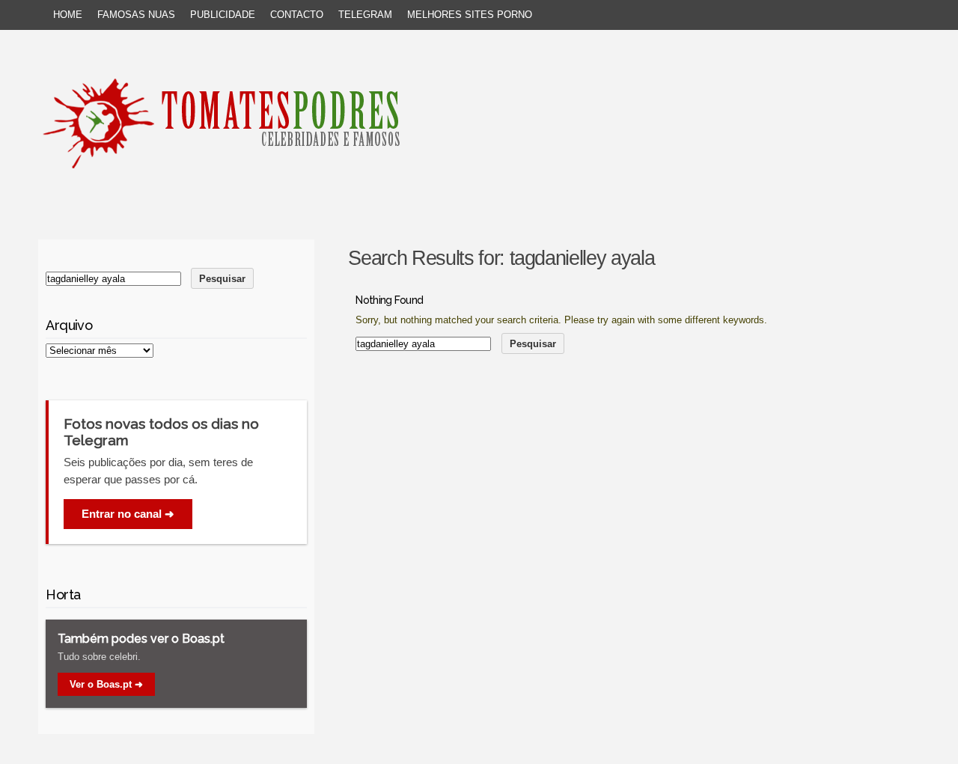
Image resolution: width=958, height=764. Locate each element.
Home (67, 14)
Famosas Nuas (136, 14)
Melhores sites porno (469, 14)
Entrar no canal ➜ (128, 513)
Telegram (365, 14)
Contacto (296, 14)
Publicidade (222, 14)
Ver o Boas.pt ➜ (106, 684)
